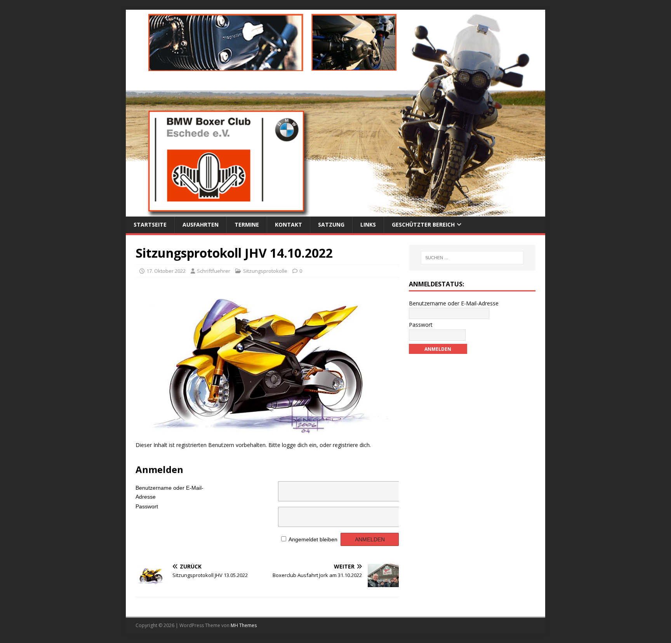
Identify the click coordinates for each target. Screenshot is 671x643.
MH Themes (244, 625)
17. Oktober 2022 (166, 270)
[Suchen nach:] (472, 257)
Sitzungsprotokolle (265, 270)
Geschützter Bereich (423, 224)
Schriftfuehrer (213, 270)
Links (368, 224)
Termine (247, 224)
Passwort (147, 506)
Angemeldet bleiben (313, 539)
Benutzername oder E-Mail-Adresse (169, 491)
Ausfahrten (201, 224)
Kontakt (288, 224)
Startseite (150, 224)
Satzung (331, 224)
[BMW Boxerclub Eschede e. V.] (335, 212)
